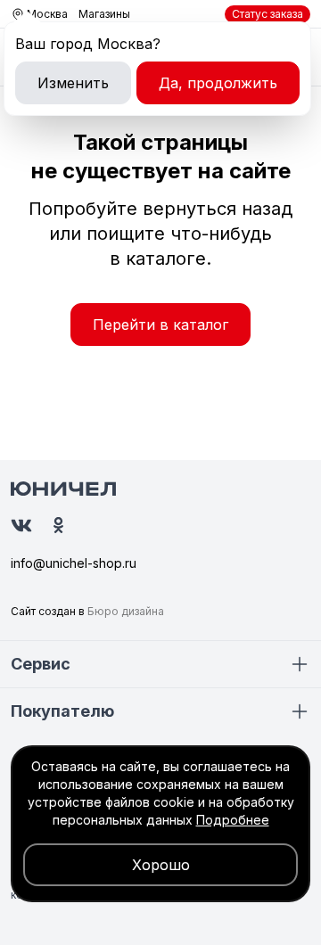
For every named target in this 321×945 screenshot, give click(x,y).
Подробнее (232, 819)
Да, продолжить (218, 83)
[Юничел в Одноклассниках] (58, 525)
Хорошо (161, 865)
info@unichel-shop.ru (73, 563)
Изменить (73, 83)
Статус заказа (267, 14)
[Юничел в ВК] (21, 525)
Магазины (104, 14)
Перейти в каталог (160, 324)
